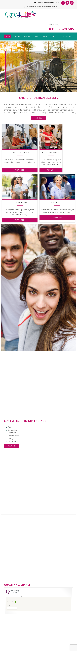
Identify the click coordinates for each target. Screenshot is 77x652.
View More (38, 80)
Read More (38, 118)
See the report (11, 607)
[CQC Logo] (12, 593)
